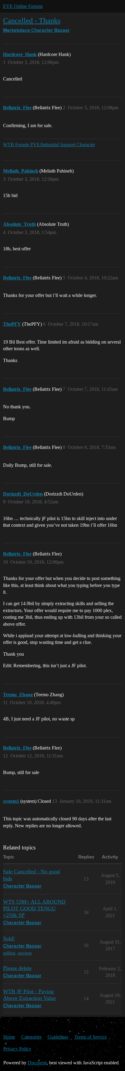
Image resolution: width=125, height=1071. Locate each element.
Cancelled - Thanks (31, 20)
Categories (31, 1037)
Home (9, 1037)
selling (9, 952)
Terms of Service (90, 1037)
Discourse (37, 1062)
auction (25, 952)
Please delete (17, 968)
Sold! (9, 938)
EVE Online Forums (23, 6)
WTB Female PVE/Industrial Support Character (49, 144)
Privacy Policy (17, 1048)
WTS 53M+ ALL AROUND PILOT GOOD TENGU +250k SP (34, 908)
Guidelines (58, 1037)
